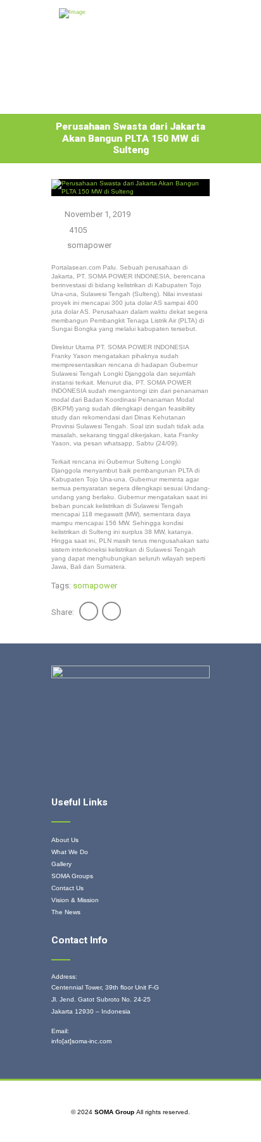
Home (69, 81)
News (68, 101)
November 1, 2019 (97, 214)
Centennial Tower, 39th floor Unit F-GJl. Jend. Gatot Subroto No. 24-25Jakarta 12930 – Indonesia (105, 999)
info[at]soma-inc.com (81, 1041)
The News (65, 912)
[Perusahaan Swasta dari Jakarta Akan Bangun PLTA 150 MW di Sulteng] (130, 188)
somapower (89, 245)
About (104, 101)
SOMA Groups (72, 875)
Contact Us (67, 887)
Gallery (154, 81)
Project (109, 81)
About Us (65, 839)
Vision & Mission (75, 900)
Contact (148, 101)
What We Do (69, 851)
